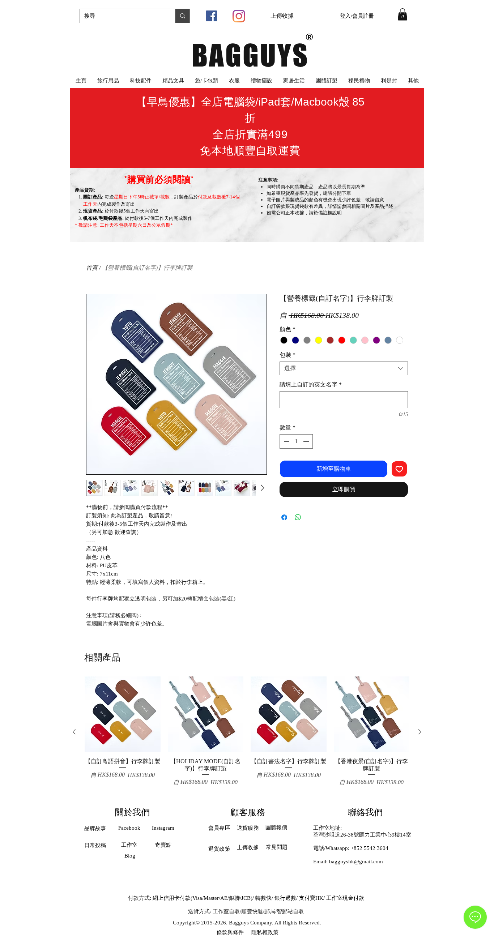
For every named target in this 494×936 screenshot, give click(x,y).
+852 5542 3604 (369, 848)
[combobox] (344, 368)
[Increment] (307, 441)
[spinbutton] (296, 441)
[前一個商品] (74, 731)
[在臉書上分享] (284, 517)
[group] (247, 731)
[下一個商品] (420, 731)
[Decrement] (286, 441)
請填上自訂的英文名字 (311, 384)
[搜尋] (182, 16)
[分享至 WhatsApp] (298, 517)
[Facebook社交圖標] (211, 15)
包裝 (287, 355)
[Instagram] (239, 16)
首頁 (92, 268)
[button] (402, 14)
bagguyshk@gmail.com (356, 861)
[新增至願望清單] (399, 469)
